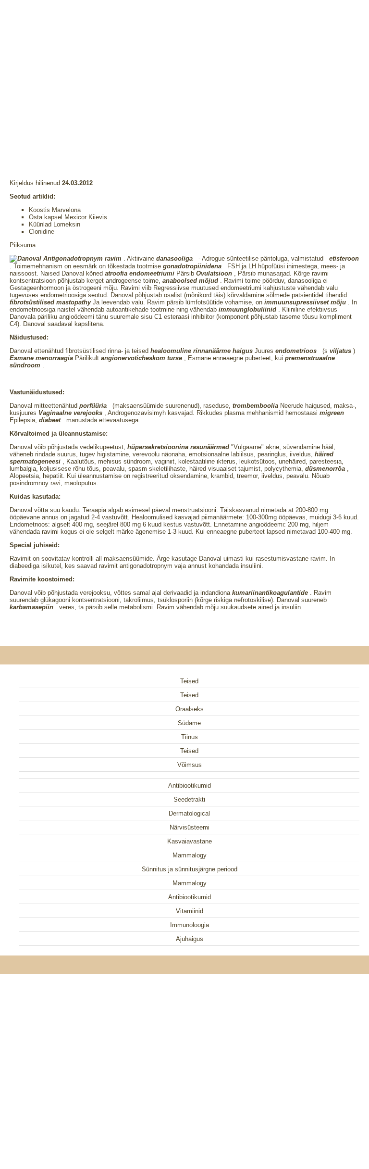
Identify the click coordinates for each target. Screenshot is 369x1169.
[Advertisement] (184, 77)
